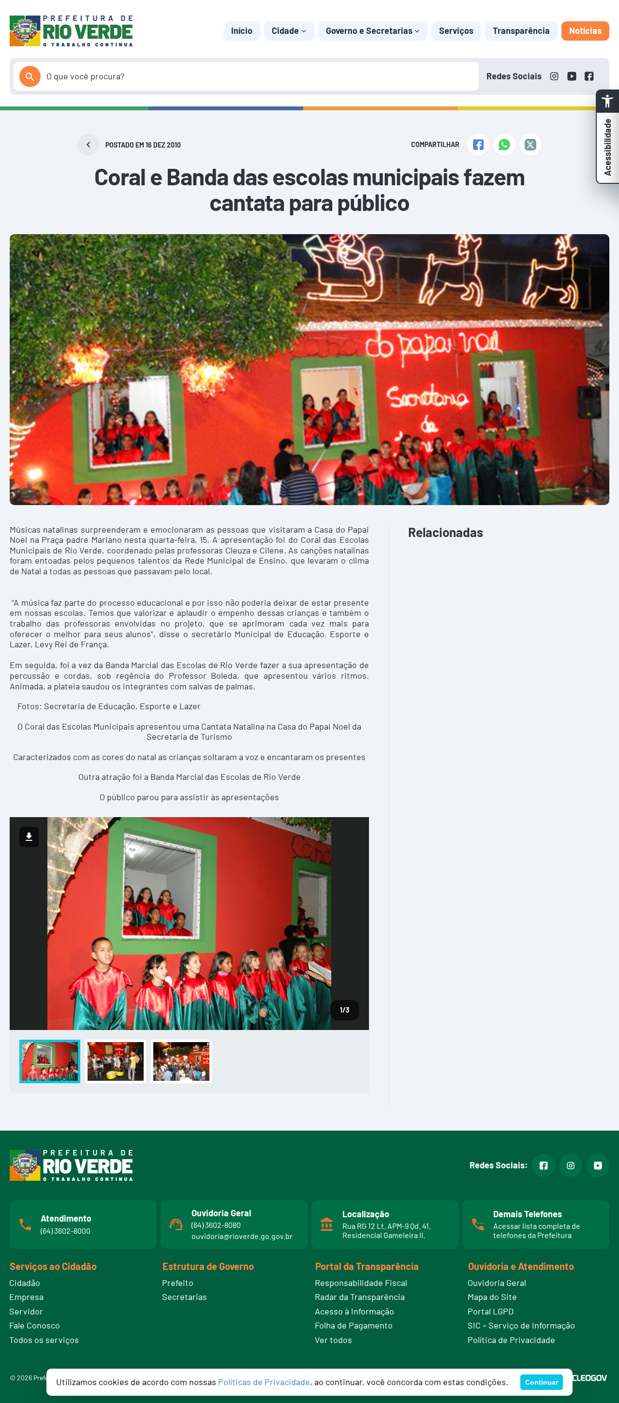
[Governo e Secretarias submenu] (417, 30)
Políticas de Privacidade (264, 1381)
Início (241, 30)
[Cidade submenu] (304, 30)
